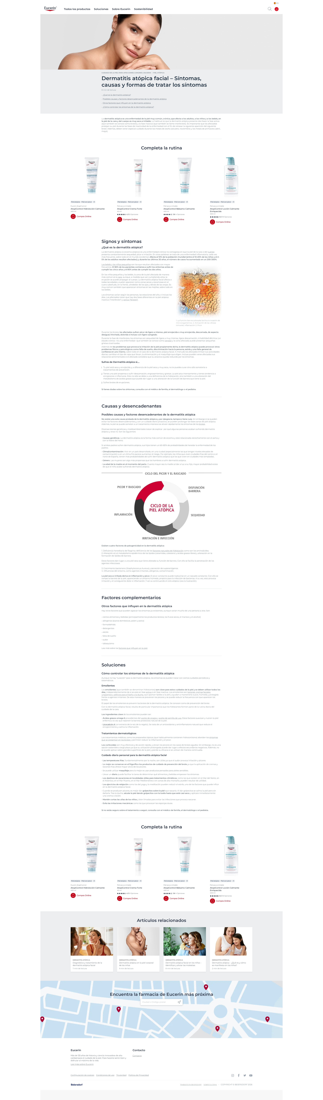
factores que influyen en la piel (133, 648)
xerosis (168, 340)
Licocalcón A (109, 724)
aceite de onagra (149, 718)
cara (120, 277)
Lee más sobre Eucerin (82, 1064)
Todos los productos (77, 9)
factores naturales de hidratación (168, 550)
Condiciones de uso (105, 1075)
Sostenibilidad (143, 9)
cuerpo (211, 252)
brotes (202, 424)
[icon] (179, 1002)
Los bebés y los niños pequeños (116, 264)
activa (149, 692)
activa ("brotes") (130, 300)
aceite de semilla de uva (170, 718)
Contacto (137, 1056)
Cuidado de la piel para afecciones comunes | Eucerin (126, 73)
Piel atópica (158, 73)
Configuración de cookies (82, 1075)
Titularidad (121, 1075)
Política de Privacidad (138, 1075)
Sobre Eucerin (121, 9)
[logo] (50, 9)
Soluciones (101, 9)
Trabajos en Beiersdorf (191, 1085)
